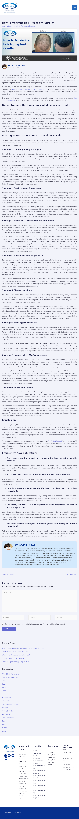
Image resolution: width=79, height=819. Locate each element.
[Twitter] (13, 755)
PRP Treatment (8, 718)
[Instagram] (9, 755)
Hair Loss (5, 701)
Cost (3, 684)
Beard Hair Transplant (10, 677)
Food (4, 691)
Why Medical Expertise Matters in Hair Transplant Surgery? (24, 648)
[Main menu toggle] (74, 7)
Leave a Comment (9, 26)
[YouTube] (6, 758)
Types (4, 728)
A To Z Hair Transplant (10, 674)
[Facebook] (5, 755)
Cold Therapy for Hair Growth (13, 658)
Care (3, 681)
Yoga (4, 731)
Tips (3, 721)
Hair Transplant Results (26, 26)
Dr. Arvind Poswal (55, 441)
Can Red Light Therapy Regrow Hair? (16, 662)
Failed (4, 687)
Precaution (6, 714)
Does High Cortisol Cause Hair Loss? (15, 651)
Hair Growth (6, 697)
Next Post (72, 574)
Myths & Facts (7, 711)
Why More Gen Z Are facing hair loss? (16, 655)
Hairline (5, 708)
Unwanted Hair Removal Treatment (24, 781)
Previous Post (8, 574)
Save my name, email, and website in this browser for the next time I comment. (35, 624)
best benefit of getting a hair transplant (28, 89)
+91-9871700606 (68, 752)
